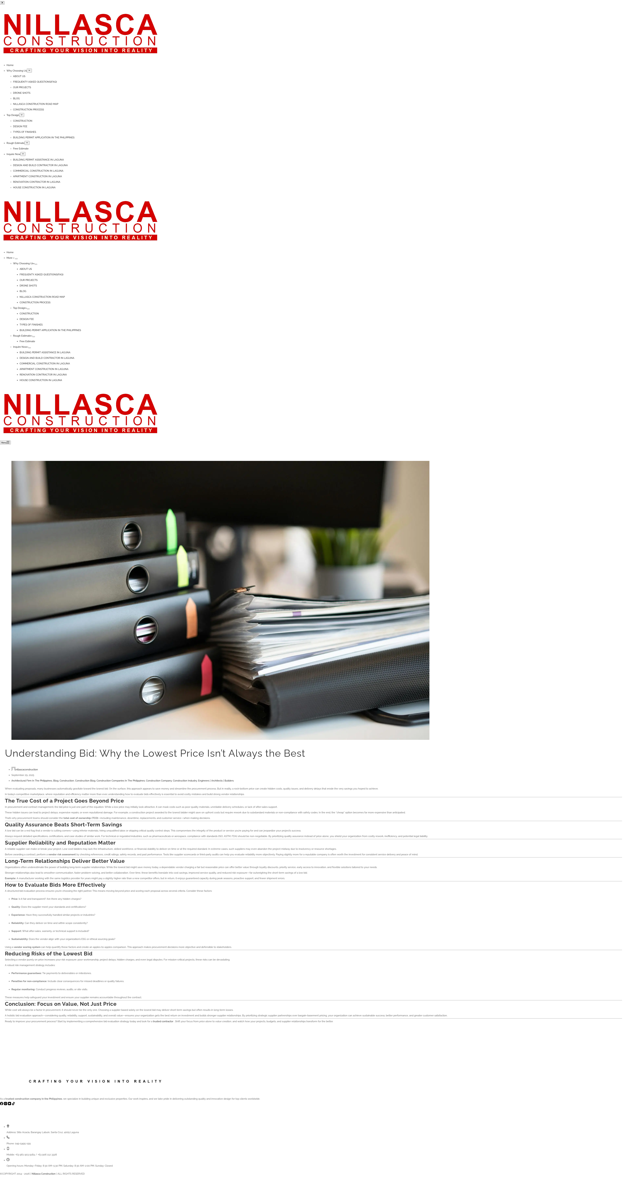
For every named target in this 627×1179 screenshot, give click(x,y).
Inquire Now (20, 346)
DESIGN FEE (27, 319)
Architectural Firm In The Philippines (31, 780)
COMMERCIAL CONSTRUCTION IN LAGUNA (45, 363)
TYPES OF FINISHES (31, 324)
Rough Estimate (22, 335)
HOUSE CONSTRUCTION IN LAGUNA (41, 380)
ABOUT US (26, 269)
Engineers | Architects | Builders (216, 780)
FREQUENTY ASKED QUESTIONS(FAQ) (41, 274)
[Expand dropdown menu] (16, 258)
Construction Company (159, 780)
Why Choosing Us (23, 263)
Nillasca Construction (44, 1173)
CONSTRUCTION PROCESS (35, 302)
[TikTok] (13, 1104)
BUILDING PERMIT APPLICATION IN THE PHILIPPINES (50, 330)
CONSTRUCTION (29, 313)
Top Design (19, 308)
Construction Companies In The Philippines (120, 780)
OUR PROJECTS (29, 280)
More (10, 257)
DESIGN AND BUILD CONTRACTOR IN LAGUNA (47, 358)
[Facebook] (2, 1104)
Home (10, 252)
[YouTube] (10, 1104)
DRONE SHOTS (28, 285)
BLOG (23, 291)
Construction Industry (185, 780)
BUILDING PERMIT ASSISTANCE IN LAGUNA (45, 352)
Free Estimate (27, 341)
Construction (67, 780)
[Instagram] (6, 1104)
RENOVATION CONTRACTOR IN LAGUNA (43, 374)
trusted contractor (163, 1021)
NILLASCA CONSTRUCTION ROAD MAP (42, 296)
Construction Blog (85, 780)
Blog (55, 780)
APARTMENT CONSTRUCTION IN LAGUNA (44, 369)
